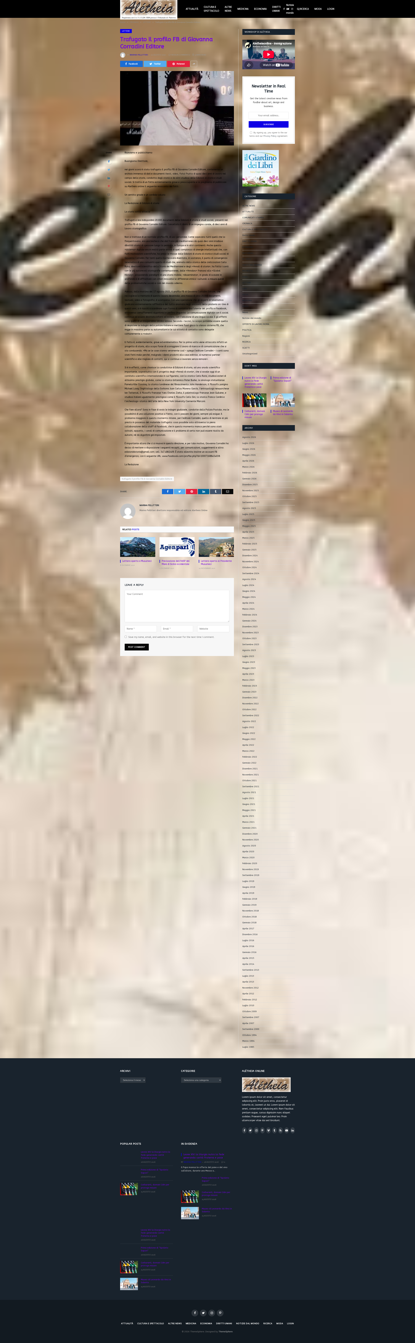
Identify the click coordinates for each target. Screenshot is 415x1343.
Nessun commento (180, 55)
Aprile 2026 (248, 461)
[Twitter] (109, 169)
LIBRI (244, 288)
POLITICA (246, 330)
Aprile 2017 (248, 928)
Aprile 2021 (248, 816)
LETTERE (126, 31)
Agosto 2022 (249, 721)
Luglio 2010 (248, 1005)
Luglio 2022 (248, 727)
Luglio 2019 (248, 881)
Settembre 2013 (250, 970)
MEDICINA (243, 8)
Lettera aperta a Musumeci (137, 561)
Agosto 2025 (249, 508)
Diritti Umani (248, 235)
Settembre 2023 (250, 644)
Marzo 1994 (248, 1041)
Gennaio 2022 (249, 763)
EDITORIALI (247, 253)
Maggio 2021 (249, 810)
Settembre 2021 (250, 786)
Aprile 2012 (248, 993)
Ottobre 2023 (249, 638)
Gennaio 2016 (249, 952)
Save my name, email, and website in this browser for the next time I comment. (171, 637)
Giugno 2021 (248, 804)
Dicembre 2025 (250, 484)
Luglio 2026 (248, 443)
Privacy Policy (270, 136)
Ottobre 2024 (249, 567)
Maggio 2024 (249, 597)
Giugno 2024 (248, 591)
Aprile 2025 (248, 532)
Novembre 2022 (250, 703)
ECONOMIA (260, 8)
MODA (318, 8)
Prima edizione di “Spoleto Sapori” (282, 379)
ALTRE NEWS (228, 9)
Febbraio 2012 (249, 999)
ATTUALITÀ (192, 8)
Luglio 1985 (248, 1047)
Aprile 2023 (248, 674)
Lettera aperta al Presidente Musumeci (216, 563)
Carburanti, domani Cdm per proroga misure (255, 414)
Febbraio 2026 (249, 472)
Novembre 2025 (250, 490)
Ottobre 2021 (249, 780)
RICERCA (304, 8)
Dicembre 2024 (250, 555)
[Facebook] (109, 161)
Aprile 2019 (248, 893)
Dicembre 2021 (250, 768)
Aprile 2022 (248, 745)
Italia (245, 277)
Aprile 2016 (248, 946)
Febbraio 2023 (249, 686)
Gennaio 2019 (249, 905)
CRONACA (247, 223)
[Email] (109, 194)
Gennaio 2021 (249, 828)
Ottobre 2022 (249, 709)
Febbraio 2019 (249, 899)
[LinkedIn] (109, 178)
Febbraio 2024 (249, 615)
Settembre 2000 (250, 1029)
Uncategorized (249, 353)
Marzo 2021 (248, 822)
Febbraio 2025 (249, 543)
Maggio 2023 (249, 668)
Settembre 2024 (250, 573)
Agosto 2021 (249, 792)
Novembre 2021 (250, 774)
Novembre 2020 (250, 839)
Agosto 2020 (249, 845)
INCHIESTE (247, 271)
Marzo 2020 (248, 857)
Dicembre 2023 (250, 626)
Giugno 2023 (248, 662)
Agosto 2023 (249, 650)
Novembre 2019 (250, 869)
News (245, 312)
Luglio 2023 (248, 656)
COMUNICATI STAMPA (253, 217)
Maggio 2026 (249, 455)
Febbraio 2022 (249, 757)
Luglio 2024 (248, 585)
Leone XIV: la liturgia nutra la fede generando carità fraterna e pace (256, 382)
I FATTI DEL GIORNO (252, 265)
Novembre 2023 (250, 632)
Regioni (246, 336)
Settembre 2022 (250, 715)
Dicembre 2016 (250, 934)
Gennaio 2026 (249, 478)
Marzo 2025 (248, 538)
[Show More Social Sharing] (194, 64)
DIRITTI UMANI (276, 9)
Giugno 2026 (248, 449)
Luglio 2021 (248, 798)
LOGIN (330, 8)
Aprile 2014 (248, 964)
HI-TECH (246, 259)
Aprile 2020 (248, 851)
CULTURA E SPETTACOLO (211, 9)
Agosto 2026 (249, 437)
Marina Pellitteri (139, 55)
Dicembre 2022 (250, 697)
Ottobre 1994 (249, 1035)
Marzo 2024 (248, 609)
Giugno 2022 (248, 733)
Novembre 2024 (250, 561)
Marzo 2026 (248, 467)
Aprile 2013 (248, 982)
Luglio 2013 (248, 976)
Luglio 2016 (248, 940)
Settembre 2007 (250, 1017)
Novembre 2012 (250, 988)
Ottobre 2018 (249, 916)
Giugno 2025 (248, 520)
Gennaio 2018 (249, 922)
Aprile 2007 (248, 1023)
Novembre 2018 (250, 910)
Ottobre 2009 (249, 1011)
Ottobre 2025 (249, 496)
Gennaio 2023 (249, 692)
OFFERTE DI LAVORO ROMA (255, 324)
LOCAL (245, 294)
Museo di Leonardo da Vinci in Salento (283, 413)
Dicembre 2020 (250, 834)
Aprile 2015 (248, 958)
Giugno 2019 (248, 887)
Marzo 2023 (248, 680)
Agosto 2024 (249, 579)
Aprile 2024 (248, 603)
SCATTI (246, 348)
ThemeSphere (226, 1331)
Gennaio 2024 (249, 621)
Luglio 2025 (248, 514)
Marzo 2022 (248, 751)
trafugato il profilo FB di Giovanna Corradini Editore (147, 479)
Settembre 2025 (250, 502)
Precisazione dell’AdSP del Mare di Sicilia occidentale (176, 563)
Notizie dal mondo (290, 9)
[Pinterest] (109, 186)
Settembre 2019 (250, 875)
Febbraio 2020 (249, 863)
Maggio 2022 (249, 739)
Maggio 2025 (249, 526)
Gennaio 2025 (249, 549)
